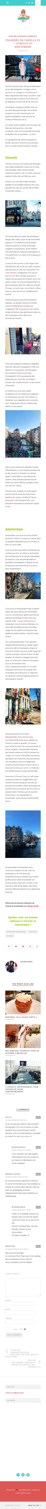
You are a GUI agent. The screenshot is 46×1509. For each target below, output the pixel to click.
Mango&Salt (11, 737)
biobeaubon (27, 962)
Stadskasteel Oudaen (21, 306)
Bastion (14, 470)
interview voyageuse (16, 932)
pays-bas (33, 932)
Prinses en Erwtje (24, 373)
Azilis (8, 1117)
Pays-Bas (13, 36)
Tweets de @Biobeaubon (14, 1393)
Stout (7, 666)
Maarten (10, 1246)
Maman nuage (13, 1174)
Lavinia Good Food (25, 621)
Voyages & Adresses (27, 36)
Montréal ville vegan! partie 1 (21, 1017)
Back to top (33, 1505)
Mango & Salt (33, 906)
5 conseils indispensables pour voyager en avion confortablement (21, 1089)
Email (8, 1309)
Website (8, 1318)
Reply (38, 1117)
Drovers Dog (27, 737)
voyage (9, 936)
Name (8, 1300)
